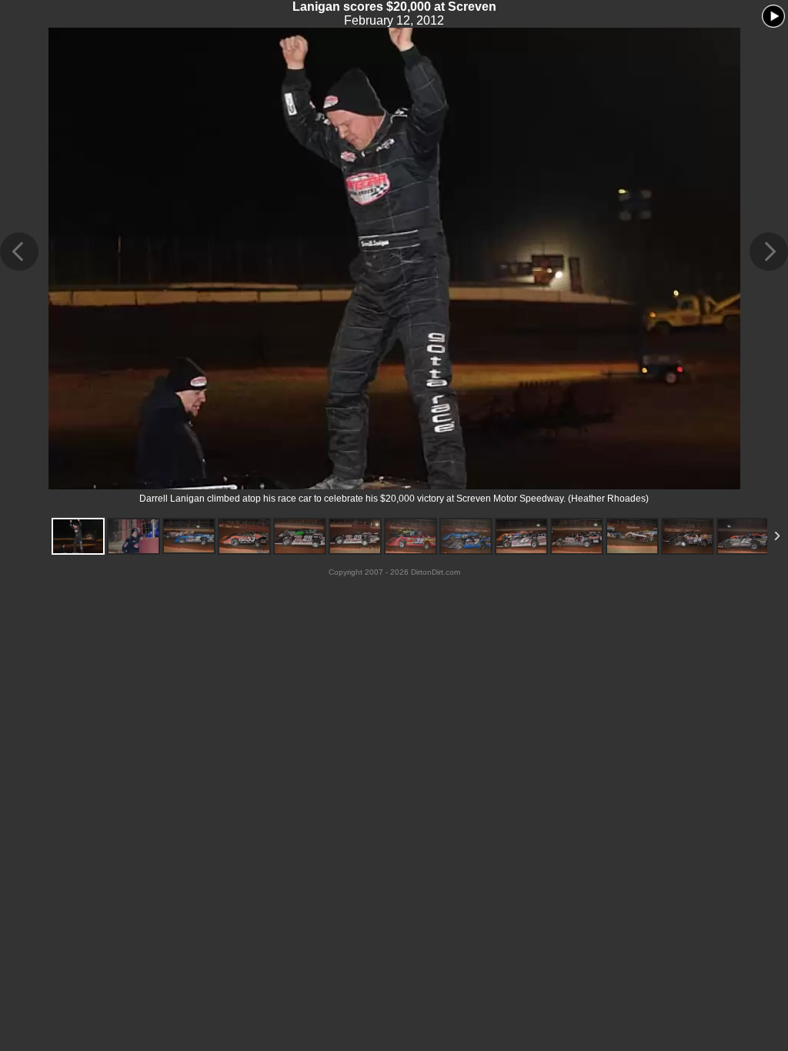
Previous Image (19, 251)
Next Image (769, 251)
